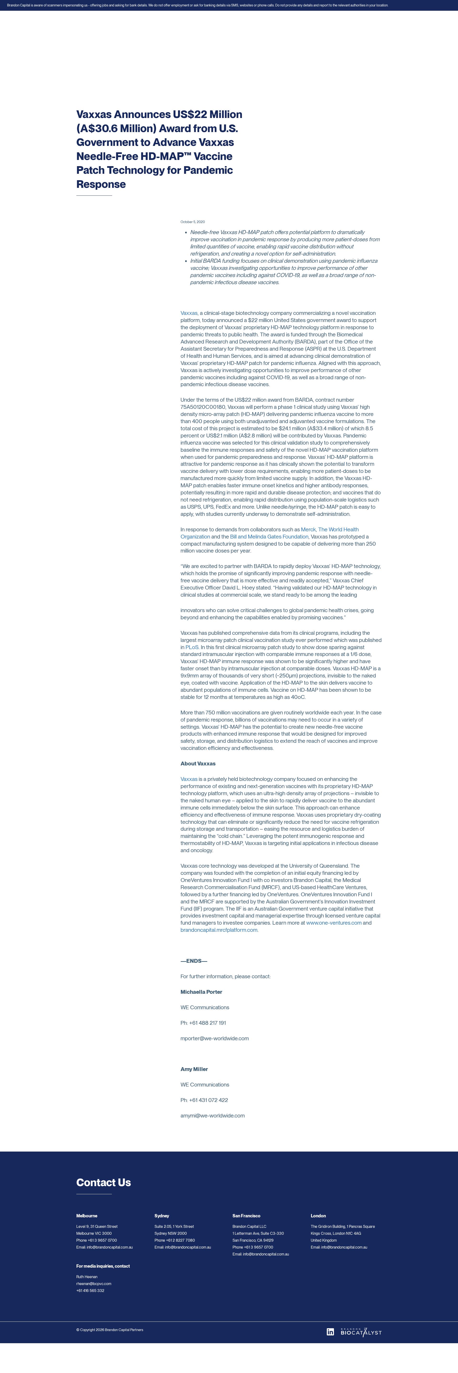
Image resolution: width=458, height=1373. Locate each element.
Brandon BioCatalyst (340, 25)
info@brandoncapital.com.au (104, 1247)
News (288, 25)
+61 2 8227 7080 (180, 1240)
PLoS (192, 647)
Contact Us (370, 25)
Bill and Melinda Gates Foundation (269, 536)
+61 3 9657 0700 (102, 1240)
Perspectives (308, 25)
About (185, 25)
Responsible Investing (262, 25)
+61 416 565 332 (90, 1290)
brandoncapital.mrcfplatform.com (219, 930)
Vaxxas (189, 313)
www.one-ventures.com (334, 922)
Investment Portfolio (225, 25)
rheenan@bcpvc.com (93, 1283)
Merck (308, 529)
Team (200, 25)
